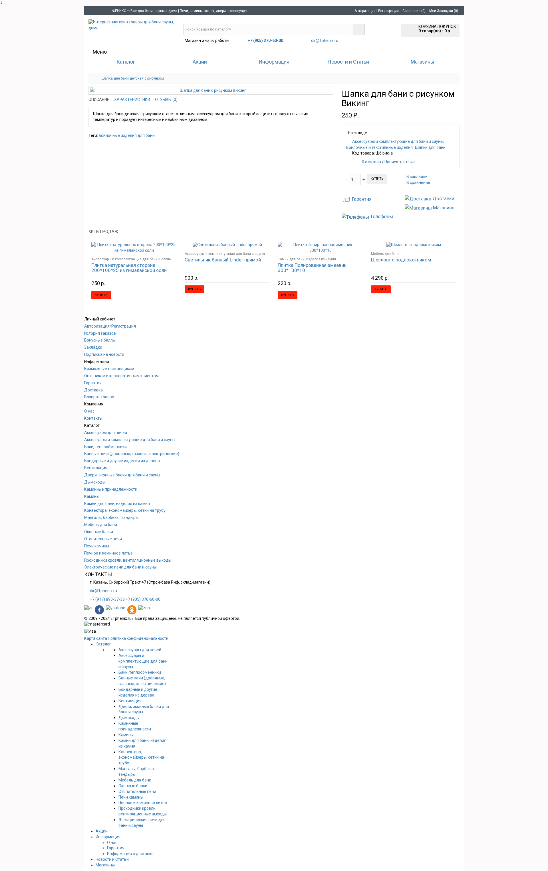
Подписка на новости (104, 354)
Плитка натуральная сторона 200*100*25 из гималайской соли (129, 267)
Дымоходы (94, 482)
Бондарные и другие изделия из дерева (122, 460)
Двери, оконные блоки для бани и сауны (122, 475)
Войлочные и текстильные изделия (379, 147)
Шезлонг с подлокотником (401, 260)
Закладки (93, 347)
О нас (89, 411)
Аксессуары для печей (105, 432)
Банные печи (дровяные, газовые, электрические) (131, 453)
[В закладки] (165, 249)
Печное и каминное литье (108, 553)
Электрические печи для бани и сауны (120, 567)
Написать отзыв (399, 162)
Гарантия (93, 383)
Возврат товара (99, 397)
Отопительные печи (103, 539)
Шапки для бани (430, 147)
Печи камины (96, 546)
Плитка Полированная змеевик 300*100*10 (312, 267)
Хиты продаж (103, 231)
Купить (377, 178)
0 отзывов (371, 162)
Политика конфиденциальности (138, 638)
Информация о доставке (130, 853)
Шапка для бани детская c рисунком (133, 78)
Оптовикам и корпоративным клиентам (121, 375)
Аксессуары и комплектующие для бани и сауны (397, 141)
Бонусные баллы (100, 340)
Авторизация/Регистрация (110, 326)
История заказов (100, 333)
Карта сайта (95, 638)
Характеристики (132, 99)
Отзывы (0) (166, 99)
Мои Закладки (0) (443, 11)
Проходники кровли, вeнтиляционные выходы (127, 560)
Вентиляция (95, 468)
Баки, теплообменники (105, 446)
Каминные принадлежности (110, 489)
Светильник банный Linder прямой (223, 260)
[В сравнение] (173, 249)
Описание (98, 99)
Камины (91, 496)
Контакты (93, 418)
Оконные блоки (98, 531)
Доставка (93, 390)
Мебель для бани (385, 254)
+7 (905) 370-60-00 (143, 599)
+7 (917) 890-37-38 (107, 599)
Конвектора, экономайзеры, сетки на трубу (125, 510)
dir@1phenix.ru (324, 40)
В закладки (417, 176)
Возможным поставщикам (109, 368)
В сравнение (418, 182)
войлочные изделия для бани (127, 135)
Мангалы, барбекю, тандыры (111, 517)
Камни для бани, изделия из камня (307, 259)
